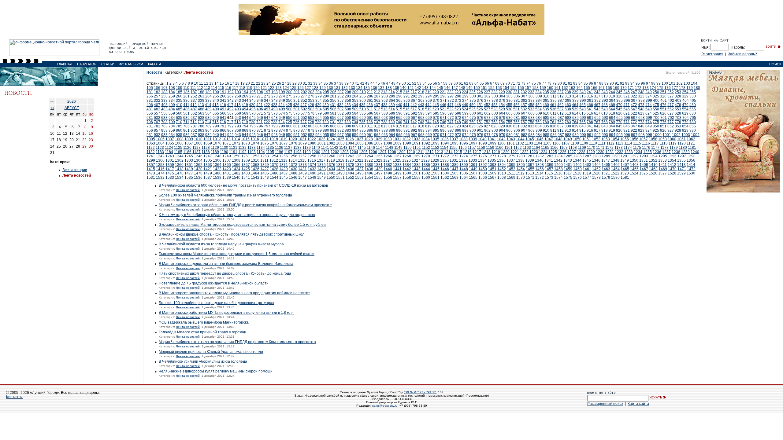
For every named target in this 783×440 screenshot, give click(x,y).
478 (678, 105)
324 (648, 96)
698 (641, 118)
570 (252, 113)
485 (179, 109)
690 (583, 118)
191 (223, 92)
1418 (179, 169)
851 (663, 126)
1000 (657, 135)
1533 (169, 177)
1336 (501, 160)
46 (383, 83)
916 (590, 130)
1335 (492, 160)
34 (320, 83)
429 (318, 105)
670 (436, 118)
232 (524, 92)
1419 (188, 169)
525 (472, 109)
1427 (264, 169)
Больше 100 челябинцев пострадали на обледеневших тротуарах (216, 303)
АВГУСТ (72, 108)
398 (641, 100)
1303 (188, 160)
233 (531, 92)
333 (164, 100)
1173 (618, 147)
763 (568, 122)
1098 (482, 143)
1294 (653, 156)
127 (308, 88)
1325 (397, 160)
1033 (416, 139)
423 (274, 105)
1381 (378, 165)
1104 (538, 143)
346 (260, 100)
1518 (577, 173)
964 (392, 135)
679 (502, 118)
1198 (297, 152)
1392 (482, 165)
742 (413, 122)
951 (296, 135)
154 (506, 88)
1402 (577, 165)
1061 (681, 139)
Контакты (14, 397)
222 (450, 92)
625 (656, 113)
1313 (283, 160)
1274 (463, 156)
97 (648, 83)
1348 (615, 160)
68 (497, 83)
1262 (350, 156)
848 (641, 126)
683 (531, 118)
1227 (571, 152)
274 (282, 96)
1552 (350, 177)
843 (604, 126)
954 (318, 135)
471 (626, 105)
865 (216, 130)
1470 (672, 169)
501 (296, 109)
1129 (215, 147)
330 (692, 96)
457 (524, 105)
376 (480, 100)
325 (656, 96)
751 (480, 122)
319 (612, 96)
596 (443, 113)
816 (406, 126)
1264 (369, 156)
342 (230, 100)
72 (518, 83)
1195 (270, 152)
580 (326, 113)
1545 (283, 177)
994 (612, 135)
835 (546, 126)
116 (228, 88)
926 (663, 130)
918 (604, 130)
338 (201, 100)
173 (645, 88)
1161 (508, 147)
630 (692, 113)
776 (663, 122)
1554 (369, 177)
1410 (653, 165)
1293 (644, 156)
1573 (549, 177)
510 (362, 109)
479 (685, 105)
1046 (539, 139)
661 (370, 118)
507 (340, 109)
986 (553, 135)
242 (597, 92)
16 (227, 83)
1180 (683, 147)
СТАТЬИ (107, 64)
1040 (482, 139)
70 (508, 83)
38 (341, 83)
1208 (392, 152)
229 (502, 92)
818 (421, 126)
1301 (169, 160)
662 (377, 118)
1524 (634, 173)
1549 (321, 177)
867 (230, 130)
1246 (198, 156)
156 (521, 88)
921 (626, 130)
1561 (435, 177)
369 (428, 100)
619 (612, 113)
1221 (514, 152)
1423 (226, 169)
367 (414, 100)
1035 (435, 139)
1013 (226, 139)
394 (612, 100)
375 (472, 100)
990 (583, 135)
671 (443, 118)
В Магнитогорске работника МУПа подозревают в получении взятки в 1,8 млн (226, 312)
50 (404, 83)
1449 (473, 169)
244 (612, 92)
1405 (606, 165)
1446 (444, 169)
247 (634, 92)
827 (487, 126)
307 (524, 96)
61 (461, 83)
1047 (548, 139)
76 (539, 83)
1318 (330, 160)
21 (253, 83)
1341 (548, 160)
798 (274, 126)
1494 (350, 173)
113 (207, 88)
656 (333, 118)
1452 (501, 169)
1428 (274, 169)
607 (524, 113)
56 (435, 83)
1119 (673, 143)
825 (472, 126)
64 (476, 83)
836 (553, 126)
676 (480, 118)
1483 (245, 173)
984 (539, 135)
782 (157, 126)
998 (641, 135)
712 (193, 122)
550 (656, 109)
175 (660, 88)
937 (194, 135)
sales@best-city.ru (385, 405)
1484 (255, 173)
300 (472, 96)
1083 (340, 143)
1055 (624, 139)
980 (509, 135)
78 (549, 83)
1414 (691, 165)
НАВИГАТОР (86, 64)
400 (656, 100)
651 (296, 118)
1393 (492, 165)
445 (435, 105)
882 (340, 130)
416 (223, 105)
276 (296, 96)
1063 (151, 143)
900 (472, 130)
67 (492, 83)
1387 (435, 165)
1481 (226, 173)
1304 (198, 160)
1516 (558, 173)
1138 (297, 147)
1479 (207, 173)
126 (300, 88)
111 (193, 88)
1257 (302, 156)
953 (311, 135)
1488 (293, 173)
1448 (463, 169)
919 (612, 130)
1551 (340, 177)
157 (528, 88)
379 (502, 100)
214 (391, 92)
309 (539, 96)
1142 (334, 147)
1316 (311, 160)
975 (472, 135)
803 (311, 126)
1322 (368, 160)
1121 (691, 143)
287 (377, 96)
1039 (473, 139)
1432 (312, 169)
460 (546, 105)
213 (384, 92)
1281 (530, 156)
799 (282, 126)
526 (480, 109)
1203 (344, 152)
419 (245, 105)
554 (685, 109)
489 (208, 109)
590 (399, 113)
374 (465, 100)
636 (186, 118)
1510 (501, 173)
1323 (378, 160)
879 (318, 130)
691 (590, 118)
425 (289, 105)
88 (601, 83)
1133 (251, 147)
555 (692, 109)
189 (208, 92)
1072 (236, 143)
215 (399, 92)
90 (612, 83)
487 (194, 109)
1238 (676, 152)
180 (697, 88)
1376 (331, 165)
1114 (628, 143)
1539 (226, 177)
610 (546, 113)
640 (216, 118)
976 (480, 135)
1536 (198, 177)
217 (413, 92)
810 (362, 126)
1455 (530, 169)
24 (268, 83)
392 (597, 100)
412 (193, 105)
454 (502, 105)
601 (480, 113)
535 (546, 109)
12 (206, 83)
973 (458, 135)
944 (245, 135)
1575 (568, 177)
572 (267, 113)
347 (267, 100)
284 (355, 96)
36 (331, 83)
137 (381, 88)
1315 (302, 160)
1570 (520, 177)
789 (208, 126)
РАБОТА (154, 64)
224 (465, 92)
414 (208, 105)
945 (252, 135)
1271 (435, 156)
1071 (226, 143)
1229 (590, 152)
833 (531, 126)
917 (597, 130)
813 (384, 126)
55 (430, 83)
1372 (293, 165)
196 (260, 92)
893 (421, 130)
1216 (467, 152)
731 (333, 122)
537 (560, 109)
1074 (255, 143)
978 (495, 135)
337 (194, 100)
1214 (448, 152)
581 (333, 113)
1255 (283, 156)
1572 (539, 177)
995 (619, 135)
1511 (511, 173)
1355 (681, 160)
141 (410, 88)
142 (418, 88)
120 (256, 88)
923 (641, 130)
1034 (425, 139)
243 (604, 92)
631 (150, 118)
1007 (169, 139)
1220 (505, 152)
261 (186, 96)
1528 (672, 173)
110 (186, 88)
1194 (261, 152)
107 (164, 88)
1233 (628, 152)
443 (421, 105)
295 (436, 96)
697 (634, 118)
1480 (217, 173)
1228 (581, 152)
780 (692, 122)
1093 (435, 143)
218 (421, 92)
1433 (321, 169)
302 (487, 96)
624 (648, 113)
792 (230, 126)
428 (311, 105)
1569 (511, 177)
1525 (643, 173)
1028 (368, 139)
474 (648, 105)
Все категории (74, 170)
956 (333, 135)
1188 (206, 152)
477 (670, 105)
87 (596, 83)
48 (393, 83)
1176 (646, 147)
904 (502, 130)
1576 (577, 177)
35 (326, 83)
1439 (378, 169)
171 (631, 88)
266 (223, 96)
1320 (349, 160)
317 (597, 96)
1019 (283, 139)
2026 (71, 101)
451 (480, 105)
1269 (416, 156)
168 (609, 88)
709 (172, 122)
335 (179, 100)
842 (597, 126)
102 (679, 83)
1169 (582, 147)
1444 (425, 169)
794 (245, 126)
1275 (473, 156)
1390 (463, 165)
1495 (359, 173)
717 (230, 122)
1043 (511, 139)
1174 (628, 147)
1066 (179, 143)
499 (282, 109)
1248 (217, 156)
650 (289, 118)
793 (238, 126)
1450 (482, 169)
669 (428, 118)
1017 (264, 139)
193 (238, 92)
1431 (302, 169)
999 (649, 135)
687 (561, 118)
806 (333, 126)
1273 (454, 156)
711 (186, 122)
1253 (264, 156)
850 (656, 126)
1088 (388, 143)
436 (369, 105)
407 (157, 105)
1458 (558, 169)
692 (597, 118)
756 (516, 122)
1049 (567, 139)
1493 (340, 173)
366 (406, 100)
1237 (666, 152)
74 (528, 83)
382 (524, 100)
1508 (482, 173)
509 (355, 109)
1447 (454, 169)
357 (340, 100)
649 (282, 118)
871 (260, 130)
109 (179, 88)
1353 (662, 160)
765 (582, 122)
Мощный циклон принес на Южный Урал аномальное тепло (211, 352)
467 (597, 105)
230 (509, 92)
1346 (596, 160)
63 (471, 83)
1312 (273, 160)
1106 (556, 143)
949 (282, 135)
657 (340, 118)
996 (627, 135)
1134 (261, 147)
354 (318, 100)
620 (619, 113)
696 (627, 118)
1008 (179, 139)
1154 (444, 147)
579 (318, 113)
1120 (681, 143)
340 (216, 100)
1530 (691, 173)
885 (362, 130)
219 (428, 92)
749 (465, 122)
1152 (426, 147)
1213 (439, 152)
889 (392, 130)
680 (509, 118)
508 (348, 109)
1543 (264, 177)
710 (179, 122)
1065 (169, 143)
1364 (217, 165)
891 (406, 130)
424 (281, 105)
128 (315, 88)
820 (435, 126)
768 (604, 122)
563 (201, 113)
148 (462, 88)
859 (172, 130)
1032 (406, 139)
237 (560, 92)
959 (355, 135)
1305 (207, 160)
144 (432, 88)
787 (194, 126)
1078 (293, 143)
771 (626, 122)
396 (627, 100)
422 (267, 105)
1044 (520, 139)
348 (274, 100)
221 (443, 92)
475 (656, 105)
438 (384, 105)
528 (494, 109)
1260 (331, 156)
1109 (584, 143)
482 (157, 109)
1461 (587, 169)
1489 (302, 173)
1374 (312, 165)
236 (553, 92)
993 (605, 135)
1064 (160, 143)
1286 (577, 156)
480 (692, 105)
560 (179, 113)
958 (348, 135)
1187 (196, 152)
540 (582, 109)
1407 (625, 165)
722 (267, 122)
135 (366, 88)
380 (509, 100)
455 (509, 105)
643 (238, 118)
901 (480, 130)
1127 (196, 147)
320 (619, 96)
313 (568, 96)
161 (557, 88)
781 (150, 126)
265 (216, 96)
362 (377, 100)
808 (348, 126)
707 (157, 122)
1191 (233, 152)
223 (458, 92)
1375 (321, 165)
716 (223, 122)
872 (267, 130)
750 (472, 122)
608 (531, 113)
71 (513, 83)
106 (157, 88)
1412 (672, 165)
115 (221, 88)
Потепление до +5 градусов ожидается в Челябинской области (214, 283)
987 (561, 135)
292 (414, 96)
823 (458, 126)
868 (238, 130)
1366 (236, 165)
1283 (549, 156)
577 (304, 113)
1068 (198, 143)
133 (352, 88)
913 (568, 130)
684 (539, 118)
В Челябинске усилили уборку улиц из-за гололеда (203, 361)
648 (274, 118)
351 (296, 100)
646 (260, 118)
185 (179, 92)
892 (414, 130)
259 (172, 96)
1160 (499, 147)
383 (531, 100)
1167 (563, 147)
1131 (233, 147)
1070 (217, 143)
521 (443, 109)
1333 (473, 160)
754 (502, 122)
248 (641, 92)
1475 (169, 173)
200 (289, 92)
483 (164, 109)
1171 (600, 147)
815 (399, 126)
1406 (615, 165)
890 (399, 130)
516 (406, 109)
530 (509, 109)
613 (568, 113)
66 (487, 83)
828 (494, 126)
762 (560, 122)
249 (648, 92)
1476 (179, 173)
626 (663, 113)
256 (150, 96)
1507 (473, 173)
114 (214, 88)
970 (436, 135)
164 (579, 88)
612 (560, 113)
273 (274, 96)
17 (232, 83)
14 (216, 83)
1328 (425, 160)
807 (340, 126)
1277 (492, 156)
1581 (625, 177)
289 (392, 96)
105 (150, 88)
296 (443, 96)
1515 (548, 173)
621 (626, 113)
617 (597, 113)
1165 (545, 147)
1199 (306, 152)
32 (310, 83)
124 (286, 88)
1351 (643, 160)
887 (377, 130)
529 (502, 109)
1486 (274, 173)
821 (443, 126)
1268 (407, 156)
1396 (520, 165)
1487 (283, 173)
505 (326, 109)
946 (260, 135)
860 (179, 130)
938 (201, 135)
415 (215, 105)
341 (223, 100)
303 (495, 96)
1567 (492, 177)
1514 (539, 173)
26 (279, 83)
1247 (207, 156)
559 (172, 113)
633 (164, 118)
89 (606, 83)
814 (391, 126)
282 (340, 96)
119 (249, 88)
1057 (643, 139)
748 (458, 122)
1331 (454, 160)
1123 (160, 147)
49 (398, 83)
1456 (539, 169)
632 (157, 118)
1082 (331, 143)
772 (634, 122)
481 (150, 109)
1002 (676, 135)
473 (641, 105)
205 (326, 92)
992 (597, 135)
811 (370, 126)
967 (414, 135)
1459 (568, 169)
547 (634, 109)
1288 (596, 156)
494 (245, 109)
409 (172, 105)
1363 (207, 165)
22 (258, 83)
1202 (335, 152)
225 (472, 92)
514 (391, 109)
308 (531, 96)
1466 (634, 169)
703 (678, 118)
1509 (492, 173)
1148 (389, 147)
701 (663, 118)
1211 (420, 152)
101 (672, 83)
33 (315, 83)
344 (245, 100)
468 (604, 105)
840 (582, 126)
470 (619, 105)
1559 (416, 177)
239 (575, 92)
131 (337, 88)
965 (399, 135)
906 (517, 130)
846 (626, 126)
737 (377, 122)
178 (682, 88)
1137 (288, 147)
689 (575, 118)
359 (355, 100)
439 (391, 105)
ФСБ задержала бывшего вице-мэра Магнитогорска (204, 322)
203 (311, 92)
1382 (388, 165)
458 (531, 105)
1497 (378, 173)
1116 (646, 143)
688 (568, 118)
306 (517, 96)
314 (575, 96)
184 (172, 92)
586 (370, 113)
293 (421, 96)
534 (538, 109)
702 (671, 118)
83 (575, 83)
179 (689, 88)
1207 (382, 152)
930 (692, 130)
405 (693, 100)
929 (685, 130)
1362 (198, 165)
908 (531, 130)
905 (509, 130)
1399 (549, 165)
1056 (634, 139)
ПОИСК (775, 64)
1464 (615, 169)
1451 (492, 169)
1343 (567, 160)
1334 (482, 160)
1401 (568, 165)
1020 (292, 139)
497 (267, 109)
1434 (331, 169)
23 (263, 83)
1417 (169, 169)
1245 (188, 156)
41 (357, 83)
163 (572, 88)
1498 (388, 173)
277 (304, 96)
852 (670, 126)
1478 (198, 173)
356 (333, 100)
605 (509, 113)
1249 (226, 156)
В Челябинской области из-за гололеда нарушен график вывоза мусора (221, 244)
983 (531, 135)
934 (172, 135)
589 (392, 113)
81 (565, 83)
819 (428, 126)
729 (318, 122)
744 (428, 122)
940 (216, 135)
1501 (416, 173)
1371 (283, 165)
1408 (634, 165)
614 (575, 113)
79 (554, 83)
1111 (602, 143)
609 (539, 113)
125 (293, 88)
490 (216, 109)
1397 (530, 165)
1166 (554, 147)
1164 (536, 147)
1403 (587, 165)
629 (685, 113)
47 (388, 83)
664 (392, 118)
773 (641, 122)
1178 (664, 147)
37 (336, 83)
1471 (681, 169)
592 (414, 113)
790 (216, 126)
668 (421, 118)
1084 (350, 143)
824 (465, 126)
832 (524, 126)
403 (678, 100)
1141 (325, 147)
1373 (302, 165)
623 (641, 113)
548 (641, 109)
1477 (188, 173)
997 (634, 135)
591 (406, 113)
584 (355, 113)
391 (590, 100)
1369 (264, 165)
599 (465, 113)
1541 (245, 177)
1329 (435, 160)
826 (480, 126)
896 (443, 130)
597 (450, 113)
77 (544, 83)
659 (355, 118)
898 (458, 130)
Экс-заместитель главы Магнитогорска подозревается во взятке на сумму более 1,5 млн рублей (242, 224)
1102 (520, 143)
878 (311, 130)
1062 (691, 139)
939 (208, 135)
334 (172, 100)
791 (223, 126)
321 (626, 96)
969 (428, 135)
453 (494, 105)
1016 (254, 139)
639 (208, 118)
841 (590, 126)
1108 (575, 143)
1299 (151, 160)
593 (421, 113)
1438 (369, 169)
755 (509, 122)
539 (575, 109)
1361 (188, 165)
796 (260, 126)
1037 (454, 139)
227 (487, 92)
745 (435, 122)
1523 (624, 173)
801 (296, 126)
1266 (388, 156)
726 (296, 122)
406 (150, 105)
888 (384, 130)
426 (296, 105)
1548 (312, 177)
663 (384, 118)
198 (274, 92)
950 (289, 135)
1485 (264, 173)
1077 (283, 143)
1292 (634, 156)
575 (289, 113)
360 (362, 100)
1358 (160, 165)
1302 (179, 160)
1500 (407, 173)
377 (487, 100)
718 (237, 122)
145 (440, 88)
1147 (380, 147)
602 (487, 113)
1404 (596, 165)
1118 (664, 143)
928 (678, 130)
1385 (416, 165)
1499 (397, 173)
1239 (685, 152)
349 (282, 100)
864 (208, 130)
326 (663, 96)
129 (322, 88)
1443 (416, 169)
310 (546, 96)
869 (245, 130)
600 (472, 113)
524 (465, 109)
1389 (454, 165)
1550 (331, 177)
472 (634, 105)
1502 (425, 173)
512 (377, 109)
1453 (511, 169)
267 (230, 96)
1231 (609, 152)
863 (201, 130)
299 (465, 96)
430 (325, 105)
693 (605, 118)
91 (617, 83)
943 (238, 135)
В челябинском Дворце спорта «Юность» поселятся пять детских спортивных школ (231, 234)
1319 (340, 160)
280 (326, 96)
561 (186, 113)
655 (326, 118)
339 (208, 100)
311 (553, 96)
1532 (160, 177)
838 (568, 126)
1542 (255, 177)
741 (406, 122)
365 (399, 100)
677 (487, 118)
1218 (486, 152)
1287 (587, 156)
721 (259, 122)
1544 (274, 177)
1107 (566, 143)
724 (281, 122)
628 (678, 113)
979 (502, 135)
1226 (562, 152)
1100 (501, 143)
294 (428, 96)
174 (653, 88)
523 (458, 109)
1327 (416, 160)
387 (561, 100)
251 (663, 92)
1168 (573, 147)
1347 (605, 160)
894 (428, 130)
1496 (369, 173)
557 (157, 113)
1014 (236, 139)
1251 (245, 156)
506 (333, 109)
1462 (596, 169)
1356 (691, 160)
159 (543, 88)
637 (194, 118)
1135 (270, 147)
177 (675, 88)
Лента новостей (76, 175)
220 (435, 92)
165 (587, 88)
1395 (511, 165)
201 (296, 92)
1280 (520, 156)
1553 (359, 177)
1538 (217, 177)
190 (216, 92)
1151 (417, 147)
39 (346, 83)
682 (524, 118)
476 (663, 105)
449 (465, 105)
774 (648, 122)
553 (678, 109)
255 (692, 92)
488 (201, 109)
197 (267, 92)
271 (260, 96)
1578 (596, 177)
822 (450, 126)
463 (568, 105)
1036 (444, 139)
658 (348, 118)
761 (553, 122)
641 (223, 118)
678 (495, 118)
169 (616, 88)
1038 (463, 139)
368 (421, 100)
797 (267, 126)
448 (458, 105)
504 (318, 109)
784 (172, 126)
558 (164, 113)
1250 (236, 156)
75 (534, 83)
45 (378, 83)
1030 (387, 139)
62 (466, 83)
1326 (406, 160)
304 (502, 96)
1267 (397, 156)
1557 (397, 177)
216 (406, 92)
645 (252, 118)
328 (678, 96)
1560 (425, 177)
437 (377, 105)
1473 (151, 173)
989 (575, 135)
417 (230, 105)
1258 (312, 156)
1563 (454, 177)
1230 (600, 152)
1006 (160, 139)
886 (370, 130)
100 (665, 83)
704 (685, 118)
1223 (533, 152)
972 (450, 135)
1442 (407, 169)
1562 (444, 177)
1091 (416, 143)
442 (413, 105)
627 (670, 113)
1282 (539, 156)
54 (424, 83)
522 (450, 109)
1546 (293, 177)
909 (539, 130)
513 (384, 109)
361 (370, 100)
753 (494, 122)
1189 (215, 152)
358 (348, 100)
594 (428, 113)
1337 (511, 160)
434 (355, 105)
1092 (425, 143)
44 (372, 83)
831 (516, 126)
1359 (169, 165)
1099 (492, 143)
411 (186, 105)
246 (626, 92)
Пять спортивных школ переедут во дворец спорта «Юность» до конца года (225, 273)
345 (252, 100)
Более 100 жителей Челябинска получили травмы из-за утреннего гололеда (225, 195)
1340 (539, 160)
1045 (529, 139)
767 (597, 122)
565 (216, 113)
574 (282, 113)
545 (619, 109)
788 (201, 126)
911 (553, 130)
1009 (188, 139)
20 (248, 83)
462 (560, 105)
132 (344, 88)
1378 (350, 165)
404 (685, 100)
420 (252, 105)
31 (305, 83)
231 (516, 92)
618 (604, 113)
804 (318, 126)
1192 (242, 152)
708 (164, 122)
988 (568, 135)
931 (150, 135)
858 (164, 130)
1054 (615, 139)
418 (237, 105)
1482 (236, 173)
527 (487, 109)
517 (413, 109)
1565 (473, 177)
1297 (681, 156)
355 (326, 100)
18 (237, 83)
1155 (453, 147)
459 (538, 105)
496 (260, 109)
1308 (236, 160)
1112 (610, 143)
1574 (558, 177)
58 (445, 83)
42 (362, 83)
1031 (397, 139)
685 (546, 118)
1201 (325, 152)
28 (289, 83)
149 (469, 88)
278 (311, 96)
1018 (273, 139)
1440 (388, 169)
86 (591, 83)
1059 (662, 139)
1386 (425, 165)
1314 (292, 160)
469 (612, 105)
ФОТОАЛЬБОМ (131, 64)
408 (164, 105)
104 (694, 83)
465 (582, 105)
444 (428, 105)
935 (179, 135)
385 (546, 100)
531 (516, 109)
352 (304, 100)
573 (274, 113)
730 (325, 122)
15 (222, 83)
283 (348, 96)
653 (311, 118)
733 (347, 122)
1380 (369, 165)
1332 (463, 160)
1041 (492, 139)
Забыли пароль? (742, 54)
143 (425, 88)
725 (289, 122)
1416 (160, 169)
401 (663, 100)
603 (495, 113)
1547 (302, 177)
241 (590, 92)
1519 (586, 173)
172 (638, 88)
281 (333, 96)
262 (194, 96)
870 (252, 130)
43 (367, 83)
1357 (151, 165)
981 (517, 135)
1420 (198, 169)
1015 (245, 139)
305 (509, 96)
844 (612, 126)
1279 (511, 156)
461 (553, 105)
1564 (463, 177)
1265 (378, 156)
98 (653, 83)
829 (502, 126)
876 (296, 130)
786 (186, 126)
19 (242, 83)
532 (524, 109)
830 (509, 126)
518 (421, 109)
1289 (606, 156)
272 (267, 96)
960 (362, 135)
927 (670, 130)
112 (200, 88)
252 (670, 92)
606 (517, 113)
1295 (663, 156)
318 (604, 96)
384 (539, 100)
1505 (454, 173)
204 (318, 92)
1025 (340, 139)
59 (450, 83)
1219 (496, 152)
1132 (242, 147)
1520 (596, 173)
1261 (340, 156)
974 (465, 135)
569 (245, 113)
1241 (151, 156)
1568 (501, 177)
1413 (681, 165)
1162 (518, 147)
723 (274, 122)
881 (333, 130)
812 (377, 126)
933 (164, 135)
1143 (343, 147)
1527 (662, 173)
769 (612, 122)
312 (560, 96)
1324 (387, 160)
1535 (188, 177)
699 (649, 118)
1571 (530, 177)
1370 (274, 165)
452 (487, 105)
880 (326, 130)
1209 (401, 152)
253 (678, 92)
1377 (340, 165)
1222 (524, 152)
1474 (160, 173)
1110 (593, 143)
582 (340, 113)
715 (215, 122)
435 (362, 105)
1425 (245, 169)
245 (619, 92)
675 (472, 118)
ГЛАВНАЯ (64, 64)
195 (252, 92)
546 (626, 109)
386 (553, 100)
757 (524, 122)
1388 (444, 165)
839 (575, 126)
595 (436, 113)
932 (157, 135)
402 (671, 100)
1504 (444, 173)
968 (421, 135)
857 (157, 130)
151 (484, 88)
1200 (316, 152)
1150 (407, 147)
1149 (398, 147)
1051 (586, 139)
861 (186, 130)
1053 (605, 139)
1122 (151, 147)
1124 (169, 147)
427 (303, 105)
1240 (695, 152)
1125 (178, 147)
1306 (217, 160)
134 (359, 88)
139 (396, 88)
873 (274, 130)
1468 (653, 169)
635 (179, 118)
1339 (529, 160)
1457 (549, 169)
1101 (511, 143)
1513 (529, 173)
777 (670, 122)
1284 (558, 156)
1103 (529, 143)
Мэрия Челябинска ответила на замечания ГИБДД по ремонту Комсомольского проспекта (237, 342)
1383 (397, 165)
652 (304, 118)
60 (456, 83)
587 (377, 113)
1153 (435, 147)
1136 (279, 147)
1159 (490, 147)
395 (619, 100)
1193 (251, 152)
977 (487, 135)
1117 (655, 143)
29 (294, 83)
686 (553, 118)
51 (409, 83)
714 (208, 122)
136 (374, 88)
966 (406, 135)
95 (638, 83)
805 (326, 126)
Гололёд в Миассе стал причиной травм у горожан (202, 332)
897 (450, 130)
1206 (373, 152)
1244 (179, 156)
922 (634, 130)
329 (685, 96)
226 (480, 92)
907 (524, 130)
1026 (349, 139)
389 (575, 100)
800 (289, 126)
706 (150, 122)
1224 (543, 152)
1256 (293, 156)
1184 (169, 152)
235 (546, 92)
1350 (634, 160)
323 (641, 96)
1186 (187, 152)
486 (186, 109)
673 (458, 118)
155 (513, 88)
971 (443, 135)
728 (311, 122)
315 (582, 96)
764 (575, 122)
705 (693, 118)
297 (450, 96)
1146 (371, 147)
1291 (625, 156)
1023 (321, 139)
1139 (306, 147)
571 (260, 113)
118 (242, 88)
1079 (302, 143)
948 (274, 135)
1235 (647, 152)
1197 (288, 152)
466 (590, 105)
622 (634, 113)
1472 (691, 169)
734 (355, 122)
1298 (691, 156)
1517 (567, 173)
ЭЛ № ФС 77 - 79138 (420, 392)
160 (550, 88)
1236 (657, 152)
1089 (397, 143)
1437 (359, 169)
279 (318, 96)
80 (560, 83)
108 (172, 88)
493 (238, 109)
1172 (609, 147)
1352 (653, 160)
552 (670, 109)
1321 (359, 160)
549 (648, 109)
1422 (217, 169)
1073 (245, 143)
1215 (458, 152)
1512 (520, 173)
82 (570, 83)
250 (656, 92)
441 (406, 105)
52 (414, 83)
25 (274, 83)
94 (632, 83)
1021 (302, 139)
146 (447, 88)
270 (252, 96)
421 (259, 105)
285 (362, 96)
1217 (477, 152)
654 (318, 118)
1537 (207, 177)
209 (355, 92)
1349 (624, 160)
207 (340, 92)
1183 (160, 152)
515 (399, 109)
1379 (359, 165)
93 (627, 83)
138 (388, 88)
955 (326, 135)
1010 (198, 139)
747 (450, 122)
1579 (606, 177)
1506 (463, 173)
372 (450, 100)
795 (252, 126)
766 (590, 122)
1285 (568, 156)
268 (238, 96)
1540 (236, 177)
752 (487, 122)
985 (546, 135)
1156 (462, 147)
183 (164, 92)
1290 (615, 156)
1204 (354, 152)
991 (590, 135)
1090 (407, 143)
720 (252, 122)
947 (267, 135)
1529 (681, 173)
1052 (596, 139)
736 (369, 122)
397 (634, 100)
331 (150, 100)
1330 (444, 160)
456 (516, 105)
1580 (615, 177)
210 (362, 92)
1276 (482, 156)
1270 (425, 156)
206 (333, 92)
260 (179, 96)
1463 (606, 169)
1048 (558, 139)
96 (643, 83)
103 (687, 83)
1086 (369, 143)
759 (538, 122)
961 (370, 135)
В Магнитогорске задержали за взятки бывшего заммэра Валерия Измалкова (226, 264)
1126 (187, 147)
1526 (653, 173)
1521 (605, 173)
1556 (388, 177)
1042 (501, 139)
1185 (178, 152)
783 (164, 126)
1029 (378, 139)
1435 (340, 169)
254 (685, 92)
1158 (481, 147)
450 (472, 105)
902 (487, 130)
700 (656, 118)
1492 (331, 173)
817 (413, 126)
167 (601, 88)
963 (384, 135)
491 (223, 109)
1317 (321, 160)
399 (649, 100)
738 (384, 122)
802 (304, 126)
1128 (206, 147)
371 (443, 100)
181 (150, 92)
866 (223, 130)
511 (370, 109)
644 (245, 118)
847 (634, 126)
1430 (293, 169)
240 (582, 92)
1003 (685, 135)
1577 (587, 177)
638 (201, 118)
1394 (501, 165)
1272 (444, 156)
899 (465, 130)
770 (619, 122)
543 (604, 109)
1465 (625, 169)
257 (157, 96)
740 (399, 122)
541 (590, 109)
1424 (236, 169)
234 (538, 92)
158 (535, 88)
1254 (274, 156)
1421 (207, 169)
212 (377, 92)
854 (685, 126)
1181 (692, 147)
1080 (312, 143)
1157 (472, 147)
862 (194, 130)
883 (348, 130)
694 (612, 118)
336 (186, 100)
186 (186, 92)
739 (391, 122)
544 (612, 109)
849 (648, 126)
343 (238, 100)
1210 (410, 152)
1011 (207, 139)
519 (428, 109)
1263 (359, 156)
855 (692, 126)
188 (201, 92)
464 (575, 105)
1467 (644, 169)
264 (208, 96)
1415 (151, 169)
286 (370, 96)
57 (440, 83)
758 (531, 122)
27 (284, 83)
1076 (274, 143)
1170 (591, 147)
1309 (245, 160)
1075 (264, 143)
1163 (527, 147)
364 (392, 100)
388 (568, 100)
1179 (674, 147)
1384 (407, 165)
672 (450, 118)
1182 (151, 152)
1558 (407, 177)
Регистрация (712, 54)
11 (201, 83)
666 (406, 118)
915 (582, 130)
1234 (638, 152)
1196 (279, 152)
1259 (321, 156)
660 (362, 118)
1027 (359, 139)
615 (582, 113)
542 (597, 109)
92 (622, 83)
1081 (321, 143)
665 (399, 118)
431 (333, 105)
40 (352, 83)
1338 (520, 160)
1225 (552, 152)
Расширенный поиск (605, 404)
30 (300, 83)
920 (619, 130)
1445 (435, 169)
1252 (255, 156)
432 (340, 105)
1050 (577, 139)
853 (678, 126)
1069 (207, 143)
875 (289, 130)
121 (264, 88)
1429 (283, 169)
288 (384, 96)
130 (330, 88)
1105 (547, 143)
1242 (160, 156)
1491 (321, 173)
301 (480, 96)
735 (362, 122)
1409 (644, 165)
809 (355, 126)
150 (476, 88)
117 (235, 88)
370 (436, 100)
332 (157, 100)
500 (289, 109)
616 (590, 113)
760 (546, 122)
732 (340, 122)
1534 (179, 177)
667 (414, 118)
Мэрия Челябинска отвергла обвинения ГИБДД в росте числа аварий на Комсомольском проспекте (245, 205)
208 (348, 92)
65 (482, 83)
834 (538, 126)
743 (421, 122)
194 (245, 92)
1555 (378, 177)
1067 (188, 143)
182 (157, 92)
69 (502, 83)
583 (348, 113)
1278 (501, 156)
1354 (672, 160)
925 (656, 130)
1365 (226, 165)
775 (656, 122)
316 (590, 96)
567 (230, 113)
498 (274, 109)
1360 (179, 165)
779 (685, 122)
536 (553, 109)
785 (179, 126)
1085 (359, 143)
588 (384, 113)
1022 (311, 139)
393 (605, 100)
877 (304, 130)
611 (553, 113)
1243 (169, 156)
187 (194, 92)
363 (384, 100)
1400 (558, 165)
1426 (255, 169)
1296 (672, 156)
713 (201, 122)
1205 (363, 152)
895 (436, 130)
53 (419, 83)
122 (271, 88)
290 (399, 96)
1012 (217, 139)
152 (491, 88)
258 (164, 96)
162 (565, 88)
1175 (637, 147)
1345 (586, 160)
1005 (151, 139)
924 (648, 130)
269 (245, 96)
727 (303, 122)
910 (546, 130)
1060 (672, 139)
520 (435, 109)
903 (495, 130)
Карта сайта (638, 404)
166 (594, 88)
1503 (435, 173)
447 (450, 105)
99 (658, 83)
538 (568, 109)
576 (296, 113)
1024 (330, 139)
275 (289, 96)
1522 (615, 173)
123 (278, 88)
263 (201, 96)
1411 (663, 165)
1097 (473, 143)
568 (238, 113)
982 (524, 135)
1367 (245, 165)
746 (443, 122)
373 (458, 100)
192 (230, 92)
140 (403, 88)
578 (311, 113)
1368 (255, 165)
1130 (224, 147)
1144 (352, 147)
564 (208, 113)
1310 (255, 160)
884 (355, 130)
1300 (160, 160)
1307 (226, 160)
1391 (473, 165)
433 (347, 105)
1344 (577, 160)
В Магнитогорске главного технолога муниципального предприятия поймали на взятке (234, 293)
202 (304, 92)
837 (560, 126)
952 (304, 135)
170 (623, 88)
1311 (264, 160)
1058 (653, 139)
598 (458, 113)
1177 (655, 147)
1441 (397, 169)
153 (498, 88)
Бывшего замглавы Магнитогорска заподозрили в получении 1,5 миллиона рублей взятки (236, 254)
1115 (637, 143)
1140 (316, 147)
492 (230, 109)
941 (223, 135)
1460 (577, 169)
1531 (151, 177)
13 (211, 83)
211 (370, 92)
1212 (429, 152)
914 (575, 130)
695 (619, 118)
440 (399, 105)
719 (245, 122)
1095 (454, 143)
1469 (663, 169)
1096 (463, 143)
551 (663, 109)
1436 (350, 169)
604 (502, 113)
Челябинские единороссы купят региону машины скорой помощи (216, 371)
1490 (312, 173)
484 (172, 109)
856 (150, 130)
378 (495, 100)
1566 (482, 177)
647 (267, 118)
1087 (378, 143)
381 (517, 100)
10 (196, 83)
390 (583, 100)
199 (282, 92)
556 (150, 113)
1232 (619, 152)
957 (340, 135)
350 (289, 100)
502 (304, 109)
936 (186, 135)
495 (252, 109)
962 (377, 135)
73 (523, 83)
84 (580, 83)
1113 (619, 143)
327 (670, 96)
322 (634, 96)
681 (517, 118)
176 (667, 88)
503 (311, 109)
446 (443, 105)
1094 (444, 143)
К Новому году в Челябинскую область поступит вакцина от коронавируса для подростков (237, 215)
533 (531, 109)
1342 (558, 160)
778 (678, 122)
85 (586, 83)
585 (362, 113)
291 (406, 96)
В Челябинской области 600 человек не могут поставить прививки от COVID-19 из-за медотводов (243, 185)
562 (194, 113)
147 (454, 88)
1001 (666, 135)
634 (172, 118)
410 (179, 105)
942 (230, 135)
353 (311, 100)
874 (282, 130)
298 (458, 96)
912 (560, 130)
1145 (362, 147)
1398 (539, 165)
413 (201, 105)
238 (568, 92)
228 (494, 92)
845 (619, 126)
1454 (520, 169)
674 (465, 118)
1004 (695, 135)
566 (223, 113)
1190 (224, 152)
